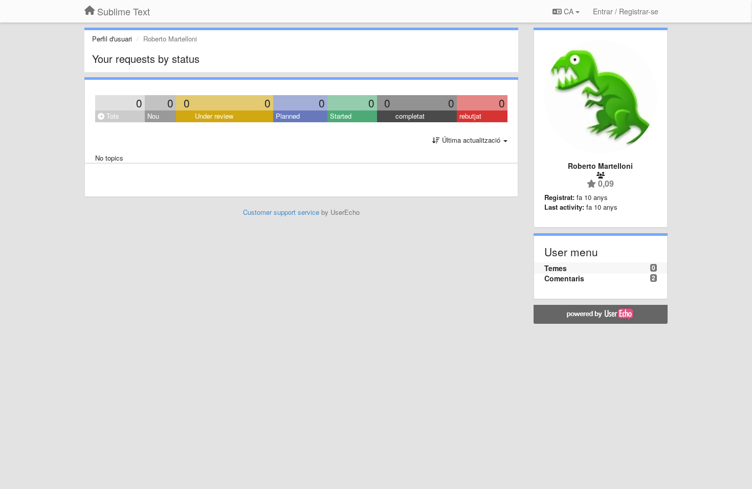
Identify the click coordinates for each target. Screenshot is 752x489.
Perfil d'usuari (112, 38)
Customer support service (281, 212)
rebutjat (470, 116)
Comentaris (564, 278)
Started (340, 116)
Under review (214, 116)
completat (410, 116)
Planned (288, 116)
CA (569, 11)
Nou (153, 116)
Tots (111, 116)
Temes (555, 268)
